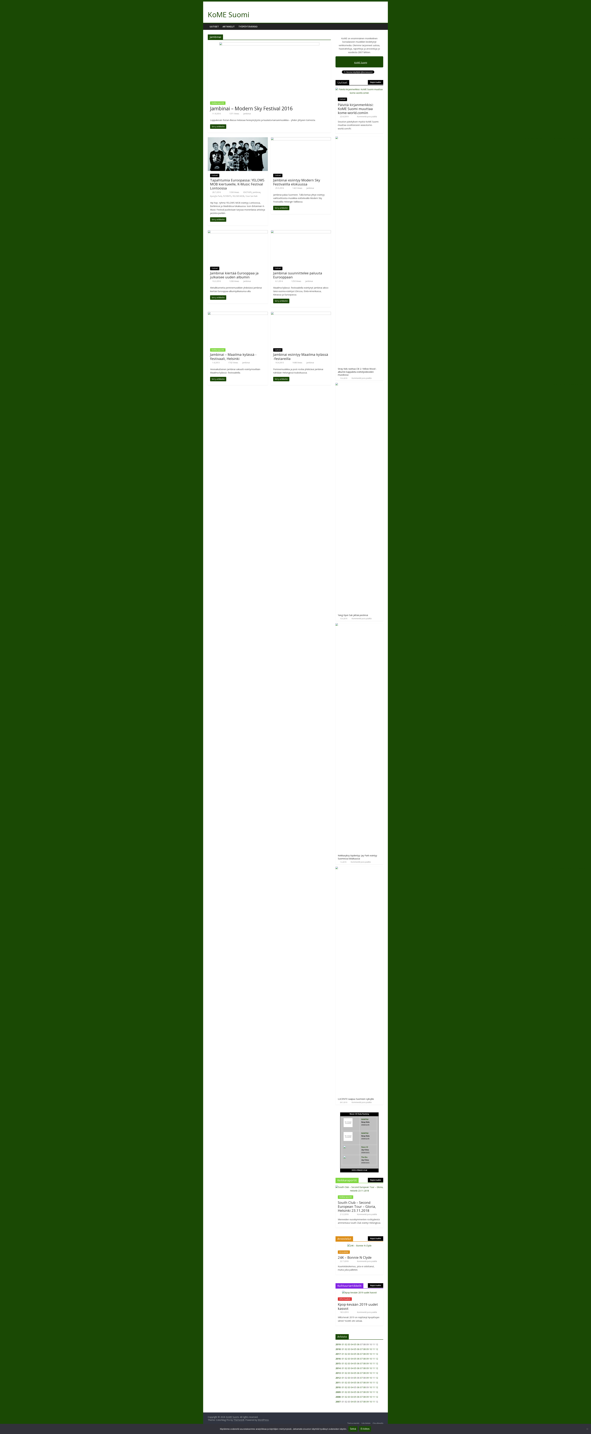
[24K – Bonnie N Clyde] (359, 1245)
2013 (338, 1373)
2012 (338, 1377)
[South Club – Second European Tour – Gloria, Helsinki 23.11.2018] (359, 1187)
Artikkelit (229, 26)
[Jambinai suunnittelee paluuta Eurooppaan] (301, 232)
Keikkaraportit (218, 103)
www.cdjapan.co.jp (359, 1170)
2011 (338, 1382)
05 (355, 1344)
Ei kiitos (365, 1428)
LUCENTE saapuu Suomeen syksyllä (356, 1098)
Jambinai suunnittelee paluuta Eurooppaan (297, 275)
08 (364, 1349)
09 (367, 1349)
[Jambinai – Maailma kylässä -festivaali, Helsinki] (238, 313)
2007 (338, 1401)
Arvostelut (343, 1252)
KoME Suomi (228, 14)
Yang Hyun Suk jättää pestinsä (353, 615)
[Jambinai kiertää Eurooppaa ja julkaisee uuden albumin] (238, 232)
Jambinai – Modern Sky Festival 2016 (251, 108)
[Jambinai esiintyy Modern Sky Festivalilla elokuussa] (301, 139)
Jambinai (247, 113)
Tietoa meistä (353, 1423)
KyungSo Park (216, 196)
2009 (338, 1392)
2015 (338, 1363)
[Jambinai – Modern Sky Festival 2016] (269, 44)
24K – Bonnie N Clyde (355, 1257)
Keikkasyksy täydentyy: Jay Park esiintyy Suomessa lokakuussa (357, 857)
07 (361, 1349)
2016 (338, 1358)
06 (358, 1344)
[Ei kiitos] (587, 1428)
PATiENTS (227, 196)
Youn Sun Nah (251, 196)
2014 (338, 1368)
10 (370, 1349)
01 (343, 1344)
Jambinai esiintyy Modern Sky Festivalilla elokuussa (296, 182)
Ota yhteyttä (378, 1423)
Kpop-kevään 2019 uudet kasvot (358, 1306)
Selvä (353, 1428)
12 (377, 1349)
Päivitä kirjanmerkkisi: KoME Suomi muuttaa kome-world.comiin (355, 108)
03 (349, 1344)
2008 (338, 1396)
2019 (338, 1344)
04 (352, 1344)
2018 (338, 1349)
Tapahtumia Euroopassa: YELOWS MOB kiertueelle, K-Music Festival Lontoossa (237, 184)
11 (373, 1349)
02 (346, 1344)
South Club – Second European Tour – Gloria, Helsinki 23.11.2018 (357, 1206)
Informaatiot (344, 1299)
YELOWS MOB (238, 196)
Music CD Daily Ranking (359, 1114)
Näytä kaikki (375, 82)
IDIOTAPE (247, 192)
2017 (338, 1353)
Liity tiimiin (365, 1423)
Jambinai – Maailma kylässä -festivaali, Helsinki (233, 356)
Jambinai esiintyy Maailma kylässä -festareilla (300, 356)
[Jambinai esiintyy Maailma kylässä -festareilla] (301, 313)
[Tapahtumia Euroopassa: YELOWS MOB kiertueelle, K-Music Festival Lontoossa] (238, 139)
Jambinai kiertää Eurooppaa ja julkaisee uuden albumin (234, 275)
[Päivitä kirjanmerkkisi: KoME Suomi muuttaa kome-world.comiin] (359, 89)
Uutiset (214, 26)
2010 (338, 1387)
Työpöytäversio (247, 26)
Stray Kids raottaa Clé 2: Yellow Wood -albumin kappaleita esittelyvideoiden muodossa (357, 371)
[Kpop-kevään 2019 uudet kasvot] (359, 1292)
